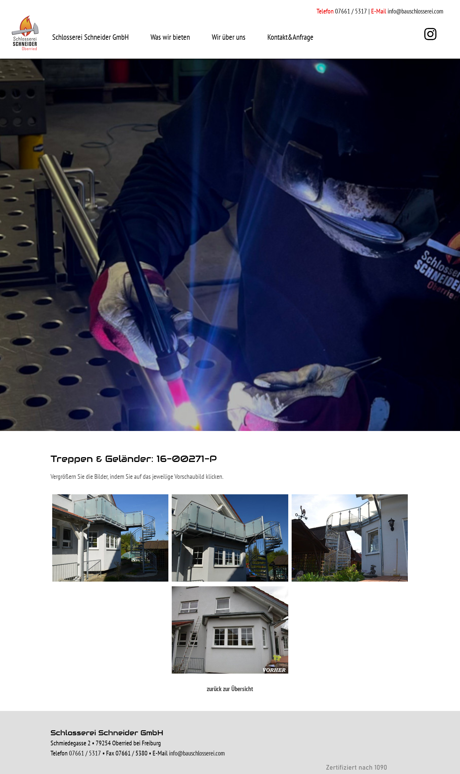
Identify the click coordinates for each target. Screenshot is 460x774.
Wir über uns (228, 37)
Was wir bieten (170, 37)
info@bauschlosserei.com (415, 11)
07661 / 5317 (85, 753)
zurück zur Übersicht (230, 689)
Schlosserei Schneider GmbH (90, 37)
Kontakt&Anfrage (290, 37)
